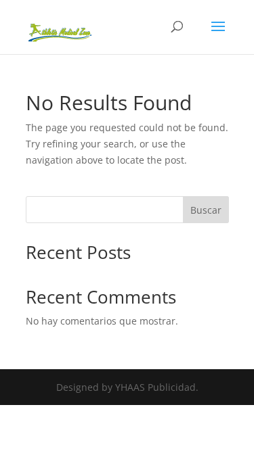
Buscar (205, 210)
